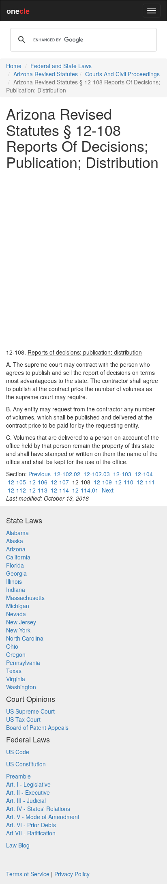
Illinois (14, 581)
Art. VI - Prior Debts (31, 825)
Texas (13, 671)
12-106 (38, 482)
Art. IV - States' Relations (38, 808)
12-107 (60, 482)
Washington (21, 687)
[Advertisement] (83, 258)
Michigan (17, 606)
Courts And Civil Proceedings (122, 74)
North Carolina (24, 638)
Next (107, 490)
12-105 (17, 482)
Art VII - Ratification (31, 833)
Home (13, 66)
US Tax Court (23, 719)
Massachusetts (25, 598)
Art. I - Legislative (28, 784)
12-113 (38, 490)
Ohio (12, 646)
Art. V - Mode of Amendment (42, 817)
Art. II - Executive (28, 792)
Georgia (16, 573)
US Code (17, 752)
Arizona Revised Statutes (45, 74)
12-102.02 (67, 474)
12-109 (103, 482)
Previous (39, 474)
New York (18, 630)
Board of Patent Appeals (37, 727)
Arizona (16, 549)
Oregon (16, 654)
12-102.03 (97, 474)
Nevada (16, 614)
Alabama (17, 533)
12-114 (60, 490)
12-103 (122, 474)
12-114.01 (85, 490)
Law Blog (18, 845)
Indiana (15, 589)
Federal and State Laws (61, 66)
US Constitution (26, 764)
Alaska (14, 541)
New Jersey (21, 622)
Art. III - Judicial (26, 800)
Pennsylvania (23, 662)
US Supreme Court (30, 711)
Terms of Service (27, 874)
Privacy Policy (72, 874)
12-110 (124, 482)
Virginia (15, 679)
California (18, 557)
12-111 (146, 482)
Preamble (18, 776)
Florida (15, 565)
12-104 (144, 474)
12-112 (17, 490)
